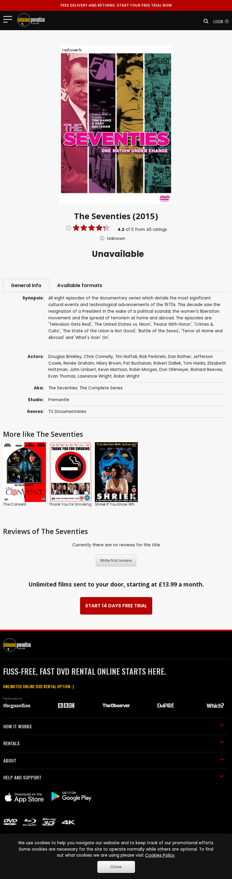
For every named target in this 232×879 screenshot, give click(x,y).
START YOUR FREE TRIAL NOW (116, 5)
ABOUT (9, 760)
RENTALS (11, 743)
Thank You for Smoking (70, 504)
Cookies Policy (160, 855)
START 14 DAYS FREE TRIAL (116, 605)
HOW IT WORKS (17, 726)
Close (116, 866)
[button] (204, 21)
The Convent (14, 504)
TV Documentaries (67, 411)
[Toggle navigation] (9, 19)
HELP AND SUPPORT (22, 777)
